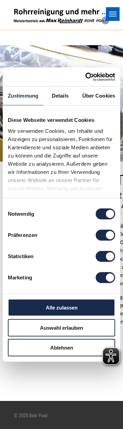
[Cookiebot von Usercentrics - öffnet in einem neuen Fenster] (86, 76)
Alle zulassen (62, 308)
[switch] (105, 235)
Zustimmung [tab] (23, 96)
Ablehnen (61, 348)
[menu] (113, 14)
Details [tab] (60, 96)
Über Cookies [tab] (98, 96)
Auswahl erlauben (61, 327)
